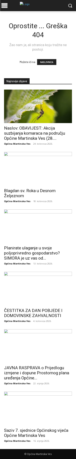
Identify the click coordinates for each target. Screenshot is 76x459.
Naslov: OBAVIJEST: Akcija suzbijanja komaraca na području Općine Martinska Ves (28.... (34, 133)
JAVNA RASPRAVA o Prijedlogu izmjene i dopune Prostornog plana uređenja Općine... (36, 372)
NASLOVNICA (46, 62)
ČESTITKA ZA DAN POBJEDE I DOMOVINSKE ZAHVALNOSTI (33, 313)
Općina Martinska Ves (17, 143)
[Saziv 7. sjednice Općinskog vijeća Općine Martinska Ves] (38, 408)
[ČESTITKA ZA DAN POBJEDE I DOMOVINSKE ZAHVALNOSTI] (38, 288)
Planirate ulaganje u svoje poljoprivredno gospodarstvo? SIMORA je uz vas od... (32, 253)
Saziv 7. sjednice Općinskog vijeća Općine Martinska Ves (36, 433)
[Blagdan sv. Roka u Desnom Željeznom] (38, 168)
